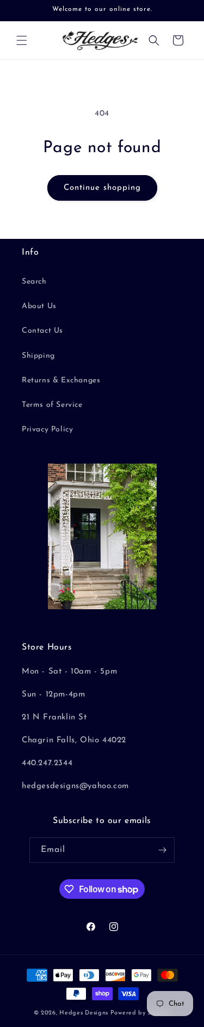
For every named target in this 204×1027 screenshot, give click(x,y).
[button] (22, 40)
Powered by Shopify (140, 1013)
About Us (39, 306)
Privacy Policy (47, 429)
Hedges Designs (83, 1013)
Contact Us (42, 331)
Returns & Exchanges (61, 380)
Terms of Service (52, 405)
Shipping (38, 356)
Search (34, 282)
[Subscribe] (162, 850)
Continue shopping (102, 188)
